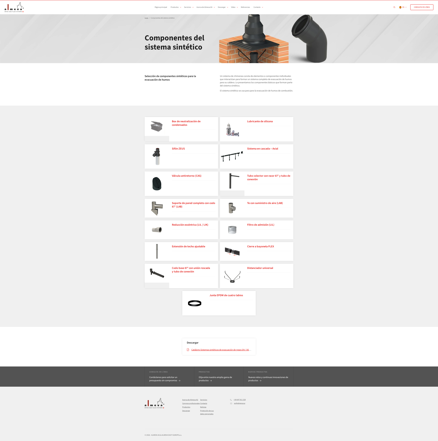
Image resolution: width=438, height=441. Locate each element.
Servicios (187, 7)
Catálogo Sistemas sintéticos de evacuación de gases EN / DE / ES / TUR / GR (227, 349)
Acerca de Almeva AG (204, 7)
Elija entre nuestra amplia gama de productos (215, 379)
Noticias (203, 407)
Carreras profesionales (191, 403)
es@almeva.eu (239, 403)
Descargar (222, 7)
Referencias (245, 7)
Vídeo (233, 7)
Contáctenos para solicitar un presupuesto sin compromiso (163, 379)
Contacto (257, 7)
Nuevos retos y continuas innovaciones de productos (268, 379)
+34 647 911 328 (240, 399)
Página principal (161, 7)
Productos (175, 7)
